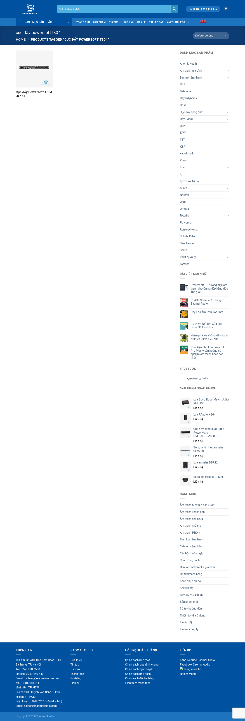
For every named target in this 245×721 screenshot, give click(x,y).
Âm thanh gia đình (191, 70)
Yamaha (184, 264)
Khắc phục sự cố (190, 581)
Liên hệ (141, 22)
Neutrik (184, 195)
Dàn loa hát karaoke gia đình (197, 567)
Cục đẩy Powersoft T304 (34, 92)
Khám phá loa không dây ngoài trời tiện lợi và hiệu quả (209, 337)
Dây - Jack (186, 119)
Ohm (183, 201)
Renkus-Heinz (189, 229)
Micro (183, 188)
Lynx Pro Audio (189, 181)
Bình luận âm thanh (191, 539)
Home (21, 39)
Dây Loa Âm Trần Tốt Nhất (207, 312)
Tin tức (113, 22)
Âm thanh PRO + (177, 22)
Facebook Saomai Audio (195, 664)
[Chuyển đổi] (227, 71)
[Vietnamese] (204, 21)
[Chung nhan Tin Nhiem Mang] (193, 671)
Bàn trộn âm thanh (191, 77)
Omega (184, 208)
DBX (182, 126)
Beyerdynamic (189, 98)
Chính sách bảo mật (137, 660)
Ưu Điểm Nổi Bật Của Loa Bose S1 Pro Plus (206, 325)
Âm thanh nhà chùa (191, 519)
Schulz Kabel (188, 236)
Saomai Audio (197, 379)
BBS (182, 84)
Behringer (186, 91)
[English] (201, 21)
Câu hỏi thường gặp (192, 553)
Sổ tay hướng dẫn (191, 608)
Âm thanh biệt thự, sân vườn (197, 505)
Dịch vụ (129, 22)
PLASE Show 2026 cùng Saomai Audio (206, 301)
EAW (183, 132)
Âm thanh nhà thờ (190, 525)
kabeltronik (187, 153)
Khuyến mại (187, 588)
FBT (182, 139)
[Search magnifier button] (174, 9)
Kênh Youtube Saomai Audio (197, 660)
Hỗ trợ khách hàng (191, 574)
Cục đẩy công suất (191, 112)
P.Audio (184, 215)
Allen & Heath (188, 63)
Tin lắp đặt (156, 22)
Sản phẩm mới (189, 601)
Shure (183, 250)
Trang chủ (83, 22)
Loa (182, 167)
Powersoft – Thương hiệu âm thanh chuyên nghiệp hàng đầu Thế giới (209, 288)
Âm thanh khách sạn (192, 512)
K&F (182, 146)
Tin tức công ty (189, 629)
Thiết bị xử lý (188, 257)
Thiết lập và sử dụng (192, 615)
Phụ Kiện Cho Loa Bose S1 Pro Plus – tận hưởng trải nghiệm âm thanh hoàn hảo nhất (207, 352)
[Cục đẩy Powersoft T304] (34, 69)
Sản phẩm (99, 22)
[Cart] (226, 9)
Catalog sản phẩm (191, 546)
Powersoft (186, 222)
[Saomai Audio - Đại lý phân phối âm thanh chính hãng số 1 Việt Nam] (34, 9)
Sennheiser (187, 243)
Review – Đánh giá (191, 594)
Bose (183, 105)
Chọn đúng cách (190, 560)
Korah (183, 160)
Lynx (183, 174)
